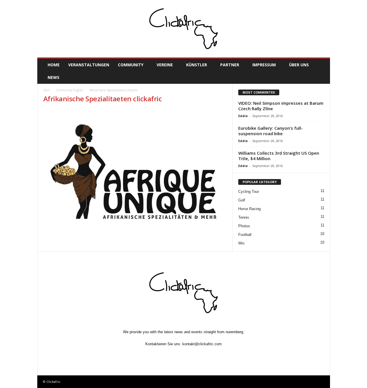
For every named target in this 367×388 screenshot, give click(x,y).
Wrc (241, 243)
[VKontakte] (197, 354)
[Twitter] (170, 354)
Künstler (196, 64)
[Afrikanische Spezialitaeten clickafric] (135, 172)
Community (130, 64)
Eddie (243, 116)
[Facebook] (157, 354)
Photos (244, 226)
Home (54, 64)
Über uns (299, 64)
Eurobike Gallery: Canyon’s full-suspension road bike (270, 130)
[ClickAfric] (183, 28)
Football (244, 234)
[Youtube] (210, 354)
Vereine (165, 64)
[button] (321, 71)
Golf (241, 200)
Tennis (243, 217)
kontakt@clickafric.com (202, 344)
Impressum (264, 64)
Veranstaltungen (88, 64)
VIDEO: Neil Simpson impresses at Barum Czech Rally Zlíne (280, 105)
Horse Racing (249, 209)
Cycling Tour (248, 191)
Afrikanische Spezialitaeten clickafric (102, 98)
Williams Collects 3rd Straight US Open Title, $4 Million (278, 155)
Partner (229, 64)
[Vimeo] (184, 354)
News (53, 77)
